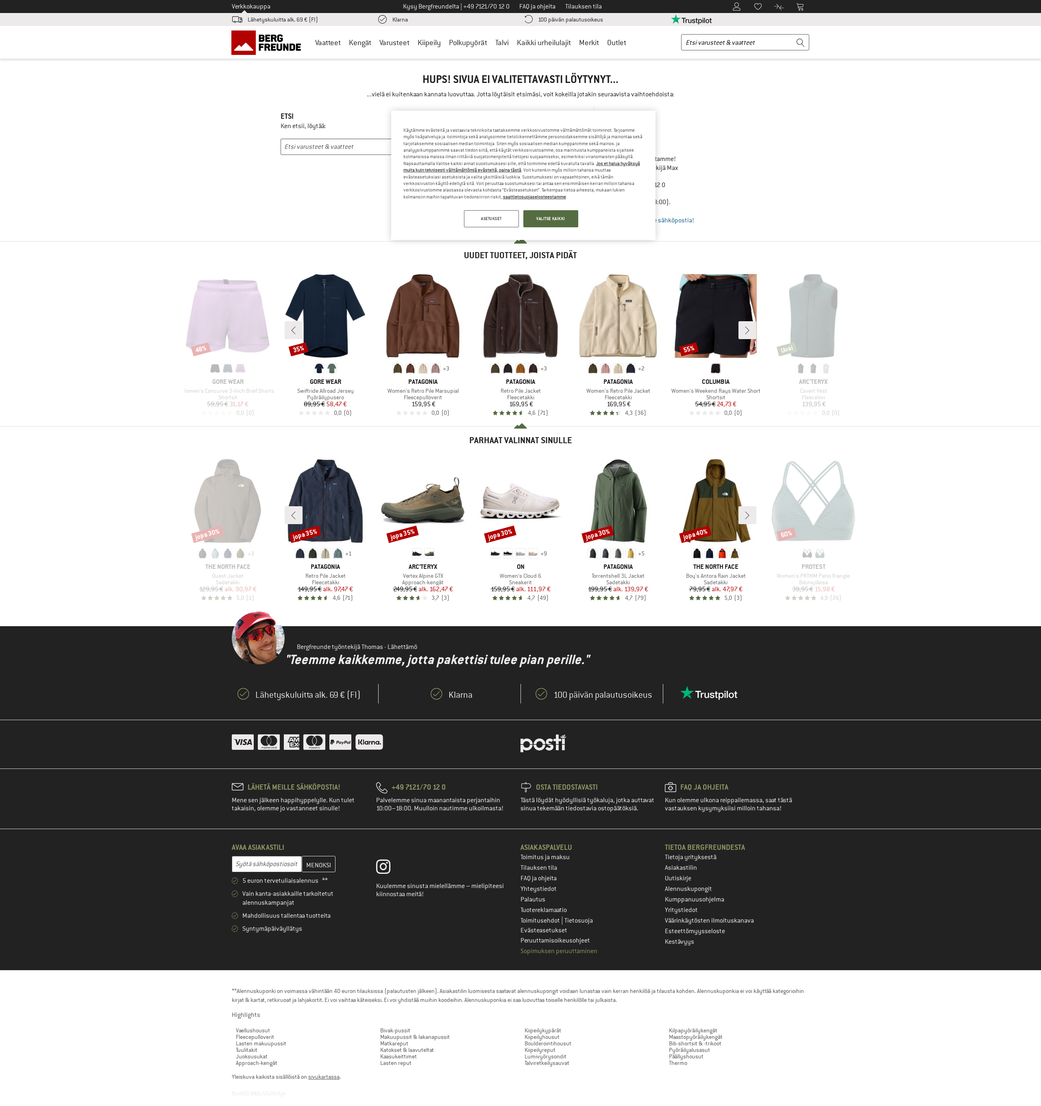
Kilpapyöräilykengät (693, 1030)
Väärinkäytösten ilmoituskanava (709, 921)
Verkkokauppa (251, 6)
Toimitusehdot (540, 921)
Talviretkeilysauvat (547, 1063)
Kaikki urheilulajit (544, 42)
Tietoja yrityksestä (691, 857)
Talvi (502, 42)
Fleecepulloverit (255, 1037)
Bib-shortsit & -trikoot (695, 1043)
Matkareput (394, 1043)
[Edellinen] (294, 330)
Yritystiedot (681, 910)
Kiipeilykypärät (543, 1030)
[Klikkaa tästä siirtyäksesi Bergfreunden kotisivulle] (269, 42)
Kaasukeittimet (398, 1056)
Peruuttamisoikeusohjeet (555, 940)
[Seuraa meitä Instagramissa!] (389, 868)
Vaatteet (328, 42)
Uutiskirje (678, 878)
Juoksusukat (252, 1056)
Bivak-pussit (395, 1030)
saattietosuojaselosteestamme (534, 197)
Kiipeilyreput (540, 1050)
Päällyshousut (686, 1056)
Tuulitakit (246, 1050)
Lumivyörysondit (545, 1056)
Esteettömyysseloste (695, 931)
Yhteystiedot (538, 889)
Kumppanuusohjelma (694, 899)
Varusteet (394, 42)
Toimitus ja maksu (545, 857)
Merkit (589, 42)
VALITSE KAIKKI (550, 218)
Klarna (400, 19)
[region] (523, 175)
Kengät (360, 42)
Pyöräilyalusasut (689, 1050)
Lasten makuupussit (261, 1043)
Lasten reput (396, 1063)
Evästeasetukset (543, 930)
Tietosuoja (578, 921)
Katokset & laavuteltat (407, 1050)
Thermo (678, 1063)
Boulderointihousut (548, 1043)
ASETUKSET (491, 218)
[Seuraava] (747, 330)
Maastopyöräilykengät (696, 1037)
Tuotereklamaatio (543, 910)
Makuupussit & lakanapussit (415, 1037)
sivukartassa (324, 1076)
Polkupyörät (468, 42)
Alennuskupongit (688, 889)
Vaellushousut (253, 1030)
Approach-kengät (256, 1063)
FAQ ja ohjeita (538, 878)
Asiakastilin (681, 868)
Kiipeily (429, 42)
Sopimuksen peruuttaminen (558, 951)
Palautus (532, 899)
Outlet (616, 42)
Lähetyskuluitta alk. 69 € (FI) (283, 19)
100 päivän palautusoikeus (570, 19)
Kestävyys (679, 942)
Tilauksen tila (538, 868)
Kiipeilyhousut (542, 1037)
